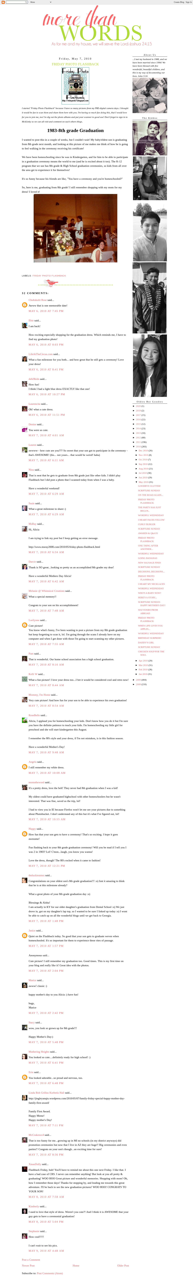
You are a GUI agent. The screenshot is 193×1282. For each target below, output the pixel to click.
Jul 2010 (143, 473)
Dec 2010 (144, 450)
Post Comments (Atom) (50, 1273)
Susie (32, 503)
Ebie (31, 320)
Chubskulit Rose (38, 299)
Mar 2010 (144, 665)
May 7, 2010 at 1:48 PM (46, 920)
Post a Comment (31, 1259)
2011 (138, 442)
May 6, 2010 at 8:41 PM (46, 369)
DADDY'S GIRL (146, 642)
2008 (138, 684)
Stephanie (34, 1231)
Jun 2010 (143, 477)
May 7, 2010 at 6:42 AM (46, 581)
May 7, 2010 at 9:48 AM (46, 752)
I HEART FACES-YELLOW (151, 520)
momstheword (36, 782)
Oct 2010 (143, 459)
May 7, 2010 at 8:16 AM (46, 664)
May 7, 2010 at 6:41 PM (46, 1062)
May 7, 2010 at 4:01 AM (46, 435)
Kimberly (34, 1206)
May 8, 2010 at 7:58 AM (46, 1196)
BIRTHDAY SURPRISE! (149, 638)
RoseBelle (34, 715)
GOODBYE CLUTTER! (149, 486)
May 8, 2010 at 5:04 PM (46, 1221)
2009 (138, 680)
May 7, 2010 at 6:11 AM (46, 460)
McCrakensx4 (36, 1134)
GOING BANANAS (147, 558)
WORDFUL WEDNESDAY (151, 515)
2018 (138, 410)
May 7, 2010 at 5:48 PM (46, 1042)
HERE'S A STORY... (147, 597)
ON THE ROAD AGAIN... (150, 495)
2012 (138, 437)
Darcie (32, 561)
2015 (138, 424)
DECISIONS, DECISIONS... (151, 571)
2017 (138, 415)
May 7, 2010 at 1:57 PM (46, 945)
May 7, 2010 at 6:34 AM (46, 552)
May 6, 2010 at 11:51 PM (47, 414)
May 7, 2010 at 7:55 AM (46, 644)
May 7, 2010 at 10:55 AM (47, 819)
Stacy (32, 1022)
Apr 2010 (143, 660)
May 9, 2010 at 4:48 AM (46, 1250)
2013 (138, 433)
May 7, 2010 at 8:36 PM (46, 1154)
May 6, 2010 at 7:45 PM (46, 310)
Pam (31, 653)
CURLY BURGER (146, 524)
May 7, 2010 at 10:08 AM (47, 772)
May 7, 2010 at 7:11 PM (46, 1125)
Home (76, 1265)
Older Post (123, 1265)
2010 (138, 446)
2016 (138, 419)
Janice (32, 930)
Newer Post (28, 1265)
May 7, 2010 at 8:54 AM (46, 705)
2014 (138, 428)
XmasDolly (35, 1164)
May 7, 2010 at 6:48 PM (46, 1083)
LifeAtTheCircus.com (41, 354)
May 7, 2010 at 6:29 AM (46, 493)
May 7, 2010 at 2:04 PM (46, 970)
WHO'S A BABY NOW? (149, 593)
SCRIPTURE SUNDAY (149, 490)
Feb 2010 (143, 669)
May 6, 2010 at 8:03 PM (46, 344)
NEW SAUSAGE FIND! (149, 562)
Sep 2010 (143, 464)
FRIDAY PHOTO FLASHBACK (49, 275)
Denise (32, 424)
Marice (32, 980)
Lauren (32, 444)
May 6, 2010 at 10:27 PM (47, 394)
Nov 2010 (144, 455)
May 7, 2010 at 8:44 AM (46, 685)
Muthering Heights (39, 1051)
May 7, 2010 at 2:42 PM (46, 1012)
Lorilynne (34, 620)
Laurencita (34, 403)
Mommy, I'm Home (39, 694)
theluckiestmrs (36, 875)
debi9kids (34, 378)
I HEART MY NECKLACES (151, 584)
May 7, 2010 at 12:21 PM (47, 865)
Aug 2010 (144, 468)
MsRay (32, 523)
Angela (32, 761)
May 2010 (144, 482)
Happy (32, 828)
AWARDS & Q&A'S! (148, 533)
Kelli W (33, 674)
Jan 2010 (143, 674)
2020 (138, 406)
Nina (31, 469)
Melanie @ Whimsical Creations (47, 590)
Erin (31, 1072)
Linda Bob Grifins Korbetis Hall (46, 1092)
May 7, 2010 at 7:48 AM (46, 610)
